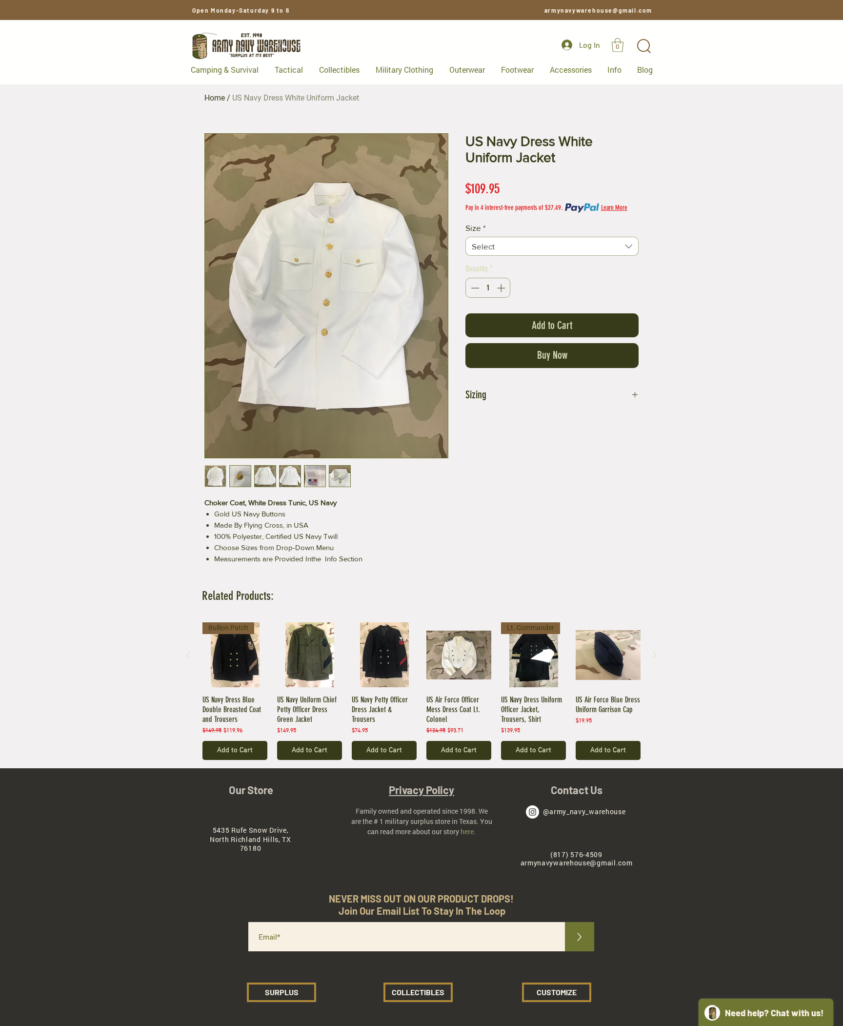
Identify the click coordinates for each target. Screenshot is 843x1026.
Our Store (251, 789)
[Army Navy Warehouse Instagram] (532, 812)
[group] (421, 691)
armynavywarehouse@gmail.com (598, 10)
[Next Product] (655, 654)
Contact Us (576, 789)
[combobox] (552, 246)
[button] (617, 45)
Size (475, 227)
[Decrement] (474, 288)
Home (214, 98)
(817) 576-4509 (576, 854)
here (467, 831)
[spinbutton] (488, 288)
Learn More (614, 208)
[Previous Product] (188, 654)
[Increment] (502, 288)
